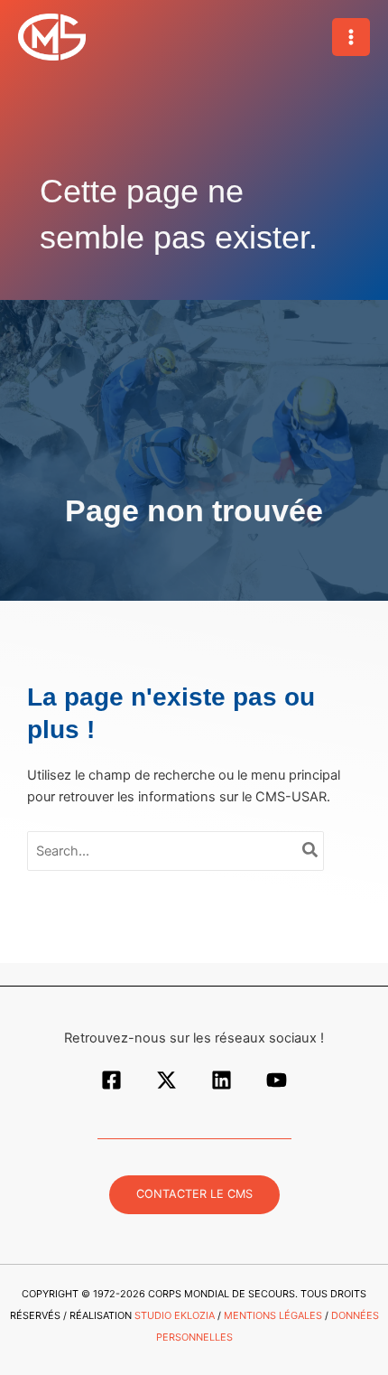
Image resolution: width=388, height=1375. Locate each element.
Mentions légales (273, 1315)
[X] (166, 1080)
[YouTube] (276, 1080)
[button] (194, 1194)
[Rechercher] (311, 851)
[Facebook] (111, 1080)
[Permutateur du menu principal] (351, 37)
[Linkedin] (221, 1080)
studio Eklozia (174, 1315)
